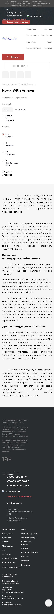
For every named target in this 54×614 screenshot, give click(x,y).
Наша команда (9, 562)
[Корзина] (28, 74)
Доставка (48, 29)
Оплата (49, 36)
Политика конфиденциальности (12, 597)
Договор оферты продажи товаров (10, 582)
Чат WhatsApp (36, 16)
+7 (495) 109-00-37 (14, 16)
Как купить (7, 533)
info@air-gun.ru (14, 503)
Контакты (48, 48)
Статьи (24, 548)
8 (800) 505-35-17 (17, 477)
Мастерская (31, 42)
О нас (23, 529)
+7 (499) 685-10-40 (14, 13)
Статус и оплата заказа (17, 22)
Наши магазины (33, 36)
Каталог (15, 57)
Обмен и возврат (29, 538)
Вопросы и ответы (34, 48)
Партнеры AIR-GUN (11, 567)
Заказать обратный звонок (14, 19)
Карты (49, 42)
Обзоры (25, 561)
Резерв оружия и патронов (9, 575)
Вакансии (6, 554)
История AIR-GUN (29, 552)
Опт (42, 36)
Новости (25, 556)
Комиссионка (8, 529)
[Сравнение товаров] (13, 74)
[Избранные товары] (20, 74)
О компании (31, 29)
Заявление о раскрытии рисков (11, 603)
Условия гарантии (29, 533)
